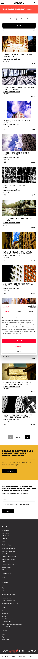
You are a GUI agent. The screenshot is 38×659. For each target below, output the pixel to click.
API (3, 570)
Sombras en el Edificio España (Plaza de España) (18, 285)
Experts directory (7, 567)
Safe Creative (5, 533)
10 (34, 391)
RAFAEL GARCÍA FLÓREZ (11, 59)
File (3, 590)
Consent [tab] (6, 311)
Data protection (6, 621)
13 (34, 227)
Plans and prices (6, 598)
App (3, 585)
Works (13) (13, 19)
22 (34, 359)
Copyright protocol (7, 618)
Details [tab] (19, 311)
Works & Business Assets (9, 548)
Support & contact (7, 637)
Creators (4, 538)
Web (3, 577)
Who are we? (5, 530)
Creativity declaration (8, 554)
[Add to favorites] (5, 64)
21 (34, 96)
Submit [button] (8, 511)
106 (33, 424)
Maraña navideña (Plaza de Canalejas (16, 186)
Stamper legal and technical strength (12, 624)
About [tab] (31, 311)
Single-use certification (8, 600)
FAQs (3, 634)
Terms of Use (5, 611)
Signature (4, 588)
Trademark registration (8, 551)
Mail (3, 580)
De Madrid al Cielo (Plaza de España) (17, 121)
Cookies (4, 616)
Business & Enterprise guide (10, 603)
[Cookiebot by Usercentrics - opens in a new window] (28, 306)
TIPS (3, 541)
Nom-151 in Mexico (7, 626)
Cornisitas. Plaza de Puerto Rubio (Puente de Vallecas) (17, 383)
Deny (19, 351)
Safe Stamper (5, 535)
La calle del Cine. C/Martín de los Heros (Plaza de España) (17, 416)
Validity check (6, 562)
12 (34, 260)
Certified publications (8, 564)
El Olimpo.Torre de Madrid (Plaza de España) (16, 154)
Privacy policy (5, 613)
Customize (18, 346)
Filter (19, 25)
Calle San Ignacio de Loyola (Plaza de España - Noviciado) (17, 252)
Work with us (5, 639)
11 (34, 162)
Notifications (5, 582)
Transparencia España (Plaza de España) (17, 55)
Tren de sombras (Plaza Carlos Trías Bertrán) (18, 88)
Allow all (19, 341)
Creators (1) (24, 19)
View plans (9, 471)
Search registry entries (8, 559)
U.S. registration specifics (9, 556)
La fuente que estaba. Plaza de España (18, 219)
